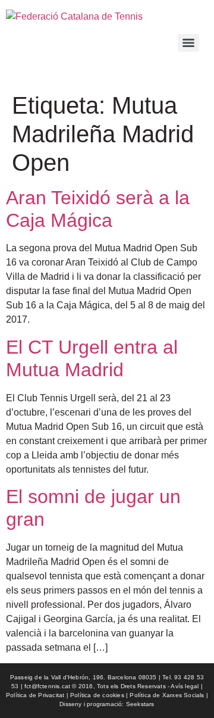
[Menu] (188, 43)
